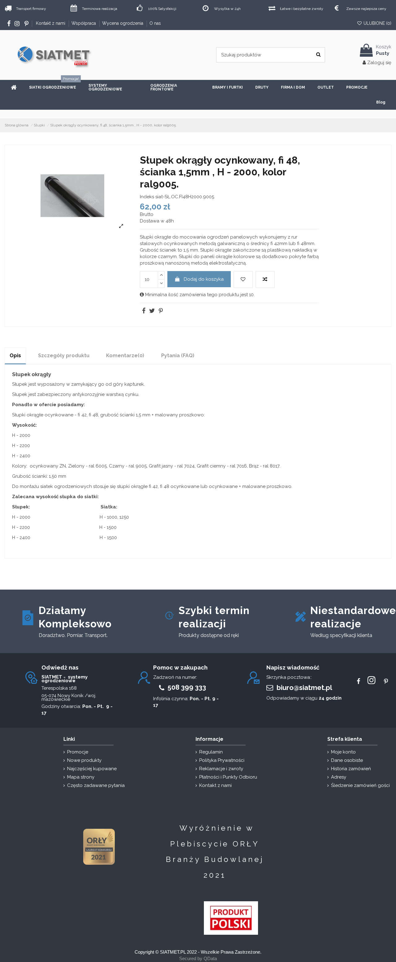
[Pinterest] (160, 311)
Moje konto (343, 752)
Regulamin (211, 752)
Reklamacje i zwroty (221, 768)
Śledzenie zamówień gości (360, 785)
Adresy (338, 777)
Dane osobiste (347, 760)
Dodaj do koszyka (204, 279)
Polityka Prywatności (221, 760)
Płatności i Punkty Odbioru (228, 777)
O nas (155, 23)
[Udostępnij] (143, 311)
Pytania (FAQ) (177, 355)
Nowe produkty (84, 760)
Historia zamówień (351, 768)
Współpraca (84, 23)
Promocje (77, 752)
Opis (15, 355)
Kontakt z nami (51, 23)
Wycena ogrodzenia (123, 23)
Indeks (147, 197)
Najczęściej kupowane (92, 768)
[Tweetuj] (151, 311)
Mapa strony (80, 777)
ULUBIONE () (376, 23)
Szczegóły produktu (63, 355)
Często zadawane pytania (96, 785)
